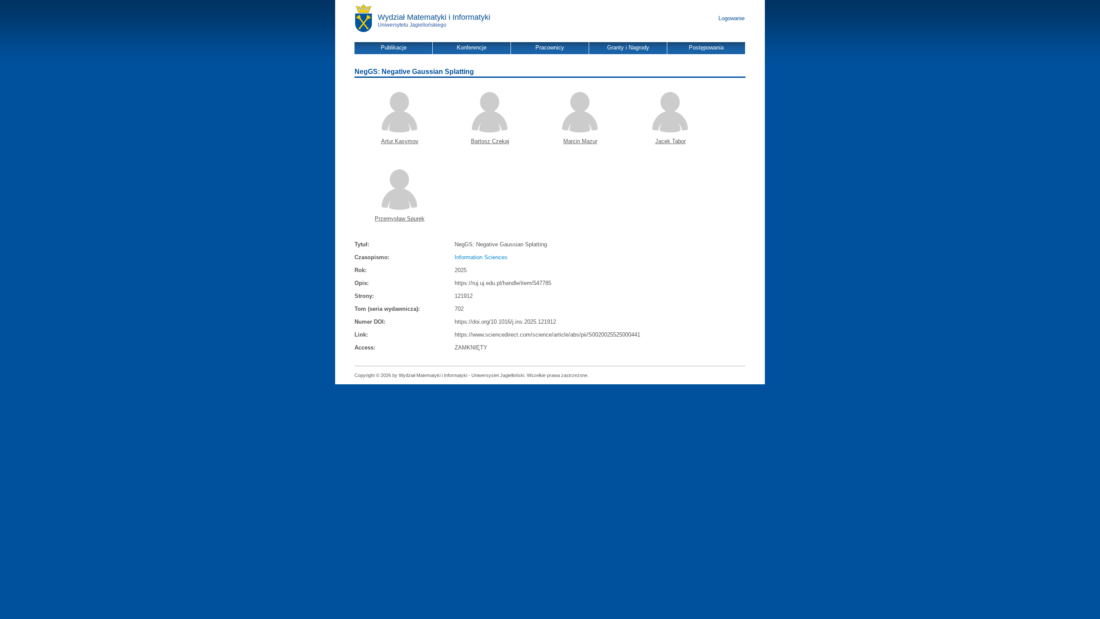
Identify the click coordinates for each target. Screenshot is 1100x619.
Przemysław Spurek (400, 218)
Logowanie (731, 18)
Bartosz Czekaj (490, 141)
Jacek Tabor (670, 141)
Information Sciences (481, 257)
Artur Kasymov (400, 141)
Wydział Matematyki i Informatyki (434, 17)
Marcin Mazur (580, 141)
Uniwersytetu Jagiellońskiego (412, 25)
